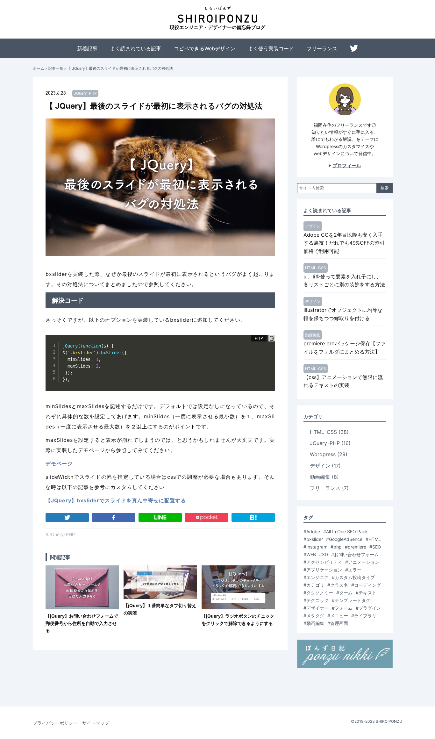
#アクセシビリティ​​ (322, 562)
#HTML (373, 539)
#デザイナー (316, 608)
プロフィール (346, 165)
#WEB (309, 554)
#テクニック (316, 600)
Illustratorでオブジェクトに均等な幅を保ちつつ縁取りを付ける (342, 314)
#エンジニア (316, 577)
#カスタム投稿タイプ (353, 577)
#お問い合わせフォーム (355, 554)
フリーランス (322, 48)
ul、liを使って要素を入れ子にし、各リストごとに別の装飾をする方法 (344, 280)
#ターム (344, 592)
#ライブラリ (363, 615)
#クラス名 (337, 585)
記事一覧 (55, 68)
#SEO (375, 546)
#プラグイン (368, 608)
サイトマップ (95, 723)
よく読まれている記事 (135, 48)
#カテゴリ (313, 585)
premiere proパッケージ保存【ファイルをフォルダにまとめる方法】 (344, 347)
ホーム (38, 68)
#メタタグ (313, 615)
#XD (323, 554)
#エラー (353, 569)
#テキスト (366, 592)
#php (336, 546)
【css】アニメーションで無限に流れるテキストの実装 (343, 381)
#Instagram (315, 546)
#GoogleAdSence (344, 539)
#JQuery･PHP (60, 534)
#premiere (355, 546)
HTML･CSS (315, 267)
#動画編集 (313, 623)
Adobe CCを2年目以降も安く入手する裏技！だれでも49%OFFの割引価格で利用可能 (344, 243)
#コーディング (366, 585)
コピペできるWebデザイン (204, 48)
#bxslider (313, 539)
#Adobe (311, 531)
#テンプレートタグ (351, 600)
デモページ (59, 463)
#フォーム (342, 608)
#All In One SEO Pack (345, 531)
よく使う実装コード (271, 48)
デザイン (312, 226)
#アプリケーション (322, 569)
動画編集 (312, 335)
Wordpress (328, 454)
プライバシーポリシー (55, 723)
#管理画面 (337, 623)
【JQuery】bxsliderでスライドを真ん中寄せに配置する (116, 500)
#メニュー (337, 615)
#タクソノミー (318, 592)
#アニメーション (362, 562)
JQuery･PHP (85, 93)
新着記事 (87, 48)
